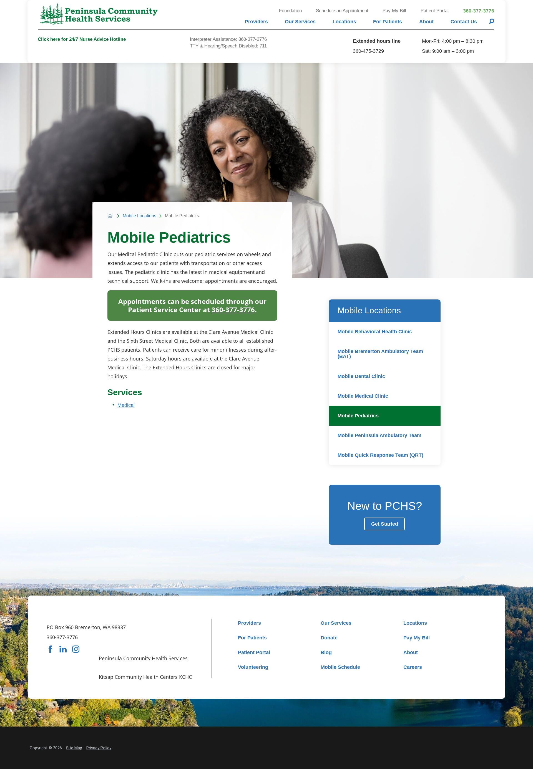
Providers (256, 21)
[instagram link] (75, 649)
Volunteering (253, 667)
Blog (326, 652)
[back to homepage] (109, 215)
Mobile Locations (139, 216)
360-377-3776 (478, 10)
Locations (344, 21)
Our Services (300, 21)
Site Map (74, 747)
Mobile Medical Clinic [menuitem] (363, 396)
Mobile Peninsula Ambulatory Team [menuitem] (379, 435)
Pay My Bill (394, 10)
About (426, 21)
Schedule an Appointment (342, 10)
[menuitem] (256, 21)
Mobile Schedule (340, 667)
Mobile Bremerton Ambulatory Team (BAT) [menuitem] (380, 354)
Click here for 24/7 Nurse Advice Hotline (82, 39)
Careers (412, 667)
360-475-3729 (368, 51)
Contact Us (464, 21)
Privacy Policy (98, 747)
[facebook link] (50, 649)
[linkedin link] (63, 649)
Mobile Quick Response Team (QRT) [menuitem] (380, 455)
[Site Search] (491, 21)
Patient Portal (435, 10)
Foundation (290, 10)
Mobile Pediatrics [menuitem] (358, 415)
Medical (126, 405)
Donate (329, 638)
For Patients (387, 21)
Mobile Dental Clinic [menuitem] (361, 376)
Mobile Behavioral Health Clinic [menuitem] (375, 331)
